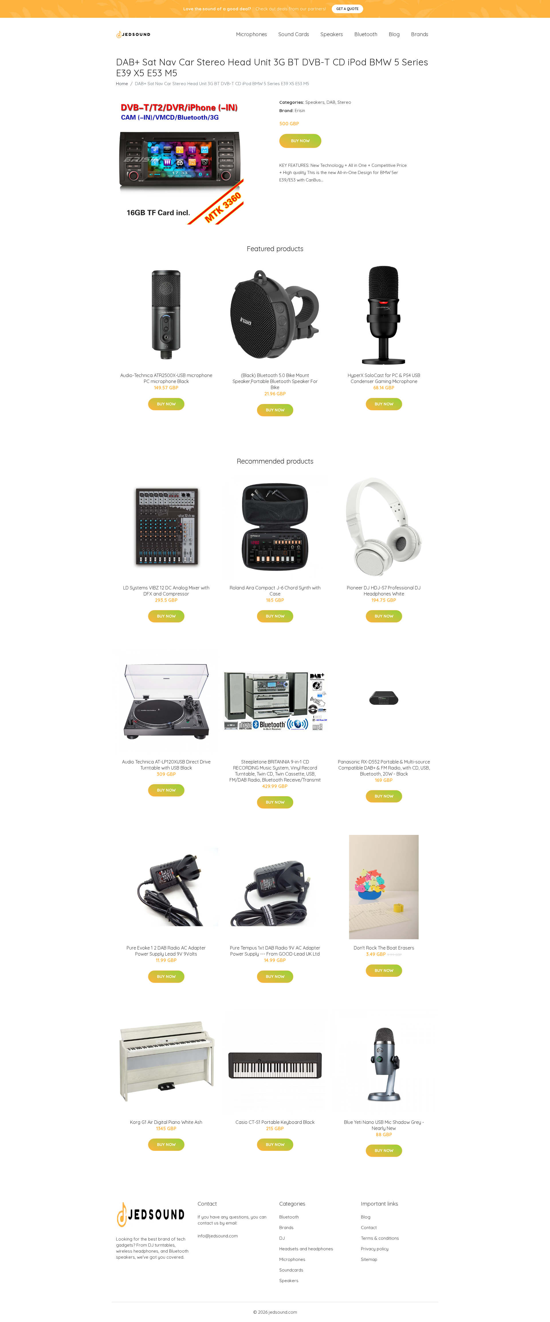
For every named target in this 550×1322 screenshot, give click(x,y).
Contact (369, 1227)
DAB (331, 102)
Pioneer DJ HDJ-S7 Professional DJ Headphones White (384, 591)
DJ (282, 1238)
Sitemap (369, 1259)
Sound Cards (293, 34)
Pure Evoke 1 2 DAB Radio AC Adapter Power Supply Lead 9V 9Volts (166, 951)
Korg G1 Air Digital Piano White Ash (166, 1122)
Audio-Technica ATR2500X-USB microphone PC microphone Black (166, 378)
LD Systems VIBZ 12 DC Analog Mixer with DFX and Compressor (166, 591)
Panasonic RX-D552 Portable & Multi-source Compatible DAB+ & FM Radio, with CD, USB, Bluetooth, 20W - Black (384, 768)
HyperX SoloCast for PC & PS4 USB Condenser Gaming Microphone (384, 378)
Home (122, 83)
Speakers (332, 34)
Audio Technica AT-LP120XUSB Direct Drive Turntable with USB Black (166, 765)
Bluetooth (365, 34)
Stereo (344, 102)
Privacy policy (374, 1248)
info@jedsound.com (218, 1236)
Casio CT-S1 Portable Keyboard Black (275, 1122)
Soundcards (291, 1270)
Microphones (251, 34)
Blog (394, 34)
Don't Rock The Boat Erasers (384, 948)
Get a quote (347, 9)
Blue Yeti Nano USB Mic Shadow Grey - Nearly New (384, 1125)
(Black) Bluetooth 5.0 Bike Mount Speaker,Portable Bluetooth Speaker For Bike (275, 381)
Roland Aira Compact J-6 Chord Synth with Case (275, 591)
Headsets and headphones (306, 1248)
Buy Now (300, 140)
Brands (419, 34)
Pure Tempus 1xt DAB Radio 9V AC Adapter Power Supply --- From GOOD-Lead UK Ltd (275, 951)
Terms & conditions (380, 1238)
